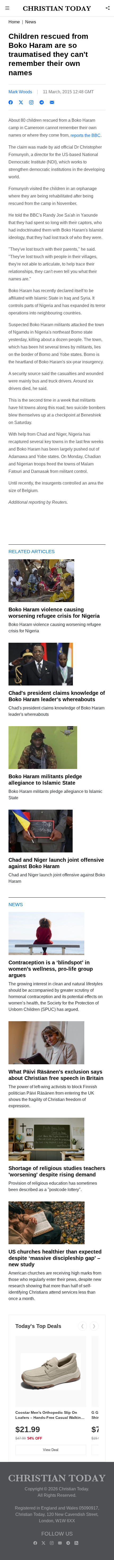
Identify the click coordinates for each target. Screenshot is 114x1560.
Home (14, 22)
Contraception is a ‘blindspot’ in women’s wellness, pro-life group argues (50, 969)
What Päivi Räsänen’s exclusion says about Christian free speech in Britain (55, 1075)
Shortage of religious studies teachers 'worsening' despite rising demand (56, 1171)
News (30, 22)
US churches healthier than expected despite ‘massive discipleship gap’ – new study (55, 1258)
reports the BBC (85, 135)
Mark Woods (20, 92)
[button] (7, 8)
